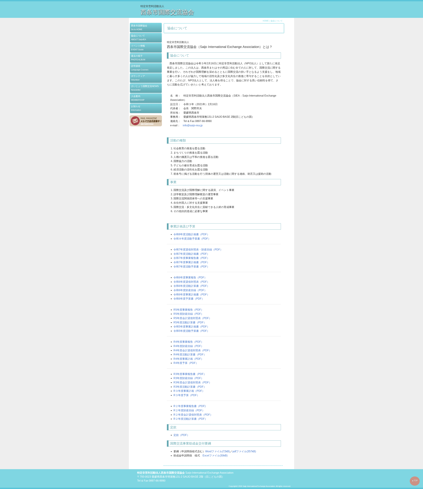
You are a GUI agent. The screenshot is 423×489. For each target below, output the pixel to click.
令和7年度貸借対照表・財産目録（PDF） (198, 249)
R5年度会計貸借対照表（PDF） (192, 318)
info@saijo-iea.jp (193, 125)
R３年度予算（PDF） (186, 395)
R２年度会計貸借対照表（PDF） (193, 414)
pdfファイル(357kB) (244, 451)
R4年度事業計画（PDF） (188, 358)
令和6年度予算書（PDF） (188, 298)
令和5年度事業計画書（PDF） (191, 326)
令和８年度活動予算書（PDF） (192, 238)
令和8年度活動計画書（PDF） (191, 234)
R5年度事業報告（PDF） (188, 309)
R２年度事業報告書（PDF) (189, 406)
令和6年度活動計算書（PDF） (191, 286)
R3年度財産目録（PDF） (188, 378)
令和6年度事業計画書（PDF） (191, 294)
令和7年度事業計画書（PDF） (191, 262)
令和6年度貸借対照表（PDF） (191, 281)
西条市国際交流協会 (167, 12)
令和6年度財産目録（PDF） (190, 290)
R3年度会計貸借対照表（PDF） (192, 382)
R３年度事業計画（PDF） (189, 390)
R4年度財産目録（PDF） (188, 346)
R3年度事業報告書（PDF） (189, 374)
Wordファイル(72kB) (217, 451)
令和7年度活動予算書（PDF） (191, 266)
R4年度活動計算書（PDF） (189, 354)
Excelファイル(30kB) (215, 455)
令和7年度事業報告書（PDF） (191, 258)
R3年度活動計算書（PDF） (189, 386)
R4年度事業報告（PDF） (188, 341)
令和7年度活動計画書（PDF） (191, 253)
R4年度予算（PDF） (185, 363)
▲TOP (415, 480)
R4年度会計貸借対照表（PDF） (192, 350)
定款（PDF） (181, 435)
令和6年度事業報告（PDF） (190, 277)
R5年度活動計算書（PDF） (189, 322)
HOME (266, 21)
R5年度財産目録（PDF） (188, 313)
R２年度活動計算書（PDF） (190, 418)
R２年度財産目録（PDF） (189, 410)
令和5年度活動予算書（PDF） (191, 330)
